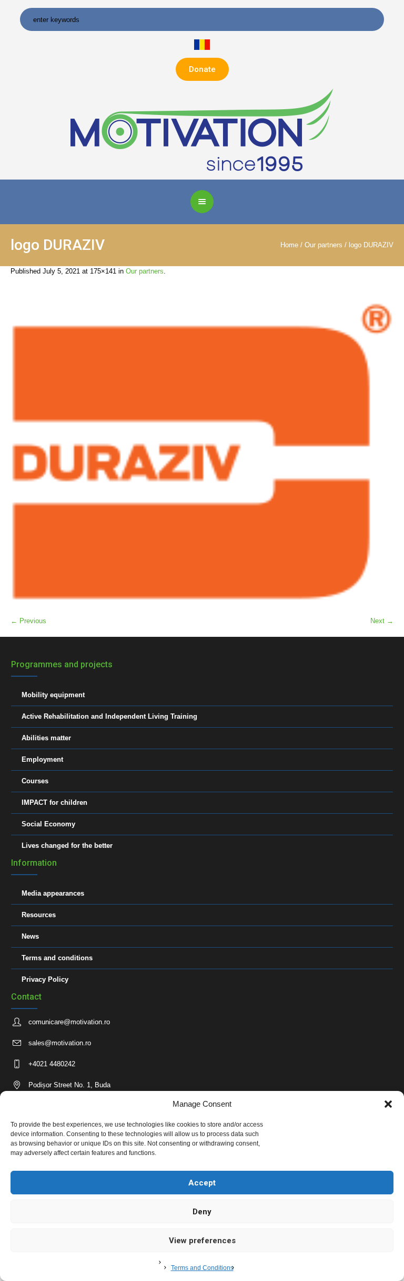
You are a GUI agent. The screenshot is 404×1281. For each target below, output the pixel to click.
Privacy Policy (45, 979)
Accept (202, 1183)
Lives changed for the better (67, 845)
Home (289, 245)
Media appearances (53, 893)
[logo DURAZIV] (202, 452)
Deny (202, 1211)
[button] (388, 1104)
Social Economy (48, 824)
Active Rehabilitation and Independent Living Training (109, 716)
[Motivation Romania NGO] (202, 129)
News (30, 936)
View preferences (202, 1240)
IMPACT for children (54, 802)
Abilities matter (46, 738)
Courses (35, 781)
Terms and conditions (57, 958)
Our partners (323, 245)
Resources (39, 915)
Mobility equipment (53, 695)
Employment (42, 759)
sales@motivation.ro (59, 1043)
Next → (381, 621)
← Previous (28, 621)
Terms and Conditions (202, 1268)
